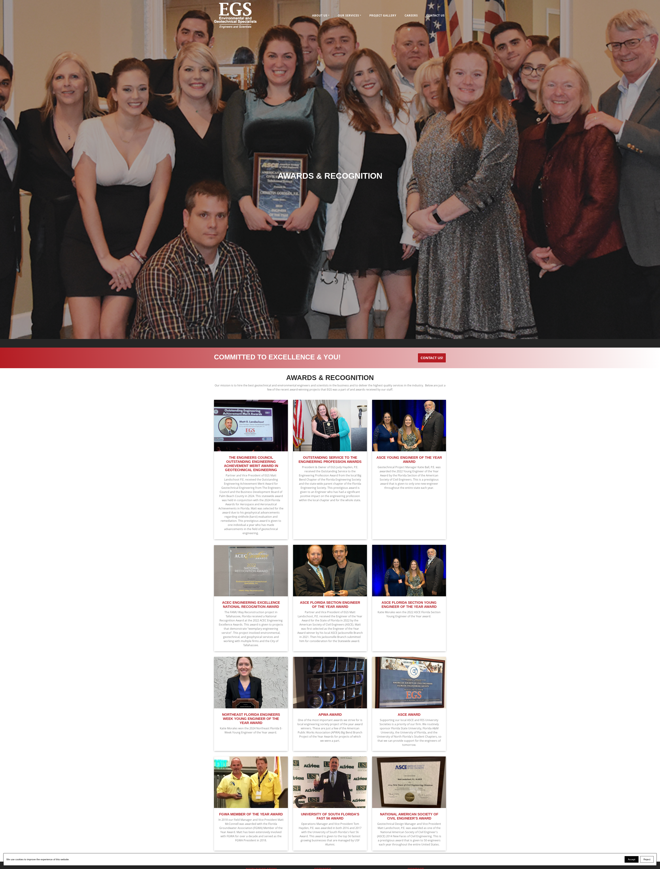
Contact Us (435, 15)
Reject (647, 859)
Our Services (348, 15)
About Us (319, 15)
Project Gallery (382, 15)
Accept (631, 859)
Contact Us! (432, 357)
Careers (411, 15)
